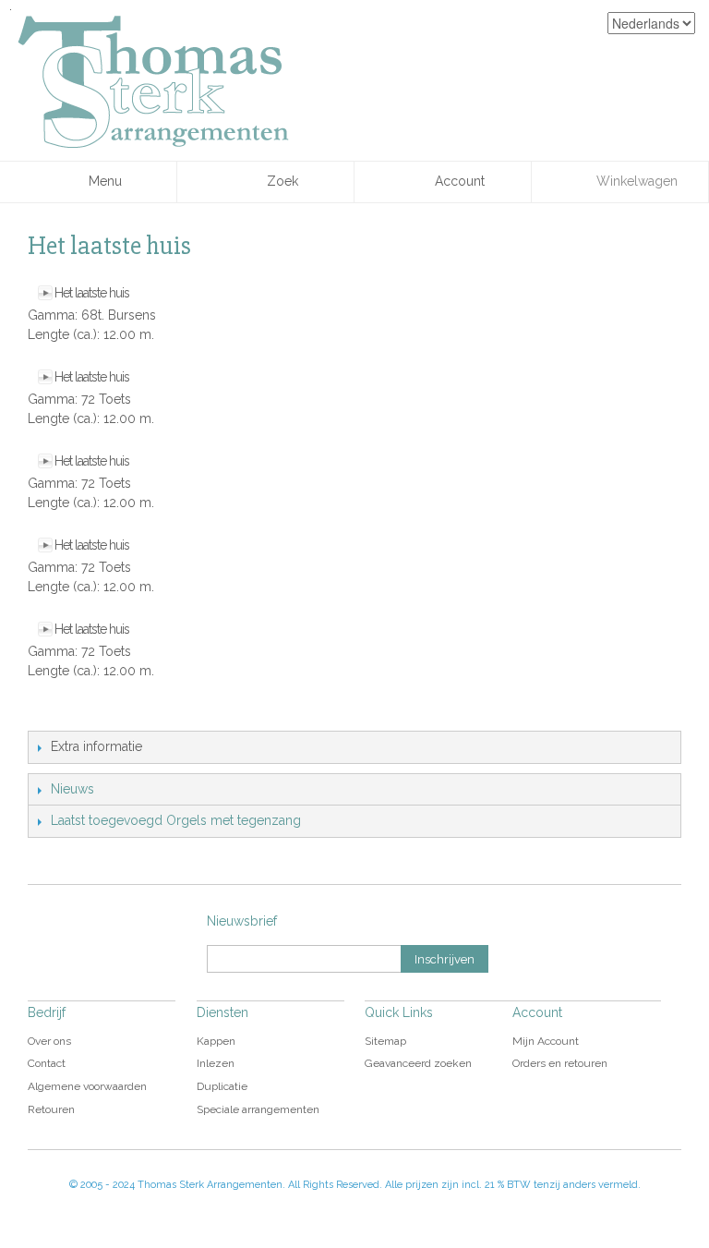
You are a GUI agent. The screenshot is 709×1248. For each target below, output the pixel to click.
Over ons (49, 1041)
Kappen (216, 1041)
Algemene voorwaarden (87, 1086)
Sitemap (385, 1041)
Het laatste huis (91, 292)
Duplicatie (222, 1086)
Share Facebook (83, 712)
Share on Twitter (120, 712)
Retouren (51, 1109)
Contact (47, 1063)
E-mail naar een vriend (46, 712)
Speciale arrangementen (258, 1109)
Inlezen (215, 1063)
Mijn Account (545, 1041)
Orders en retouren (559, 1063)
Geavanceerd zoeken (418, 1063)
